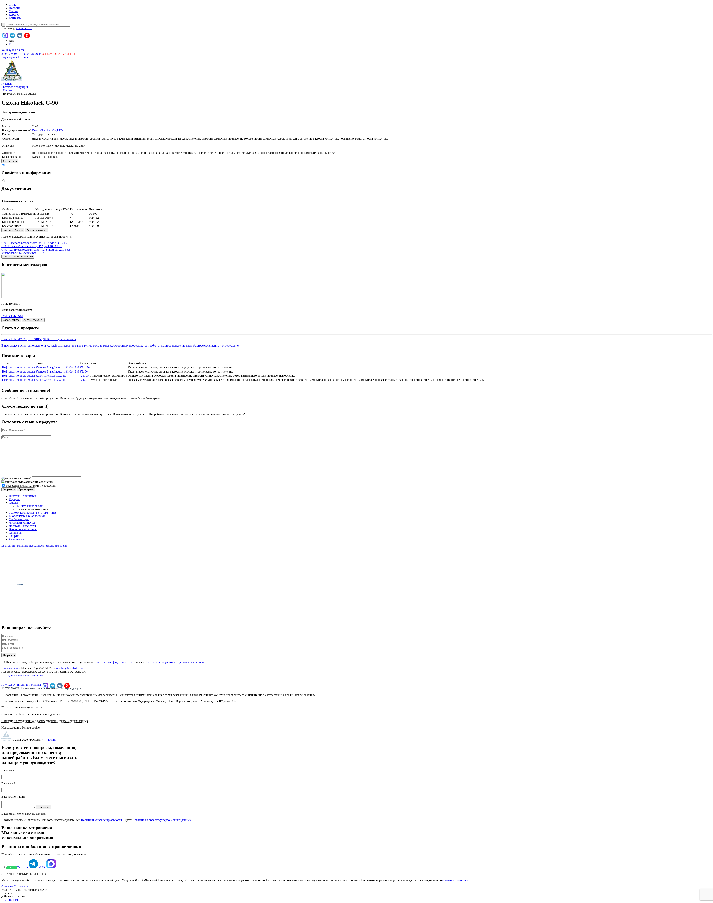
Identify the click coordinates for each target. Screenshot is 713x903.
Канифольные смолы (29, 505)
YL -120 (85, 367)
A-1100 (84, 375)
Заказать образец (13, 230)
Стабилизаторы (19, 519)
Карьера (14, 14)
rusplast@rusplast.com (14, 57)
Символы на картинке (16, 478)
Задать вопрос (11, 320)
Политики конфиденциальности (114, 662)
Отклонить (21, 886)
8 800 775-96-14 (32, 53)
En (10, 44)
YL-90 (84, 371)
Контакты (15, 17)
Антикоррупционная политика (21, 684)
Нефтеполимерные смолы (18, 367)
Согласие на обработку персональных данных (175, 662)
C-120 (83, 379)
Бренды (6, 545)
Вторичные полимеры (23, 529)
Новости (14, 7)
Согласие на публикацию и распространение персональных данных (44, 720)
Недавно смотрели (55, 545)
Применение (20, 545)
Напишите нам (10, 668)
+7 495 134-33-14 (12, 316)
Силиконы (15, 532)
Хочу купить (10, 161)
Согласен (7, 886)
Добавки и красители (22, 526)
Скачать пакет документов (18, 256)
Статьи (13, 11)
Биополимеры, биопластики (27, 515)
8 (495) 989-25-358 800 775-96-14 (12, 52)
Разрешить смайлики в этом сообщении (31, 485)
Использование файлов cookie (20, 727)
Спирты (14, 536)
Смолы (13, 502)
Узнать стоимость (36, 230)
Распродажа (16, 539)
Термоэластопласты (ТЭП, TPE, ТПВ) (33, 512)
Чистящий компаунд (22, 522)
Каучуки (14, 499)
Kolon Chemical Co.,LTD (47, 130)
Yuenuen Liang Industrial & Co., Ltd (57, 367)
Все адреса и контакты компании (22, 675)
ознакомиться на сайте (456, 880)
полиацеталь (24, 28)
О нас (12, 4)
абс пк (52, 739)
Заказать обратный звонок (59, 53)
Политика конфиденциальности (21, 707)
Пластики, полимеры (22, 495)
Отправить (9, 655)
